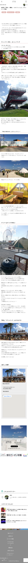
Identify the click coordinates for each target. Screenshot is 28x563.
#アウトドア (10, 12)
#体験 (17, 12)
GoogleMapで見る (7, 388)
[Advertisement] (14, 473)
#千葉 (4, 12)
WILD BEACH (6, 391)
